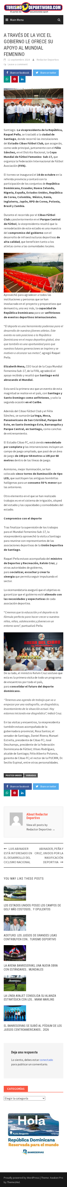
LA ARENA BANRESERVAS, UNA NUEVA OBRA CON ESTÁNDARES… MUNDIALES (31, 967)
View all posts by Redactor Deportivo (40, 827)
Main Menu (17, 20)
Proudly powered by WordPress (21, 1177)
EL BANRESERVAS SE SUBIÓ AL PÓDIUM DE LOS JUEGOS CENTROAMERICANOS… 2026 (33, 1027)
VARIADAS (31, 775)
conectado (46, 1060)
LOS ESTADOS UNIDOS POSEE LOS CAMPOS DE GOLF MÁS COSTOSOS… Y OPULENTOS (32, 907)
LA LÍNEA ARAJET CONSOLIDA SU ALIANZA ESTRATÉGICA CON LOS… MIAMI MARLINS (30, 997)
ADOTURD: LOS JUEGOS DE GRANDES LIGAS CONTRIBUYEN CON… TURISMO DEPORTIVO (30, 937)
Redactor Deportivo (48, 59)
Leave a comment (18, 64)
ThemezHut (13, 1182)
